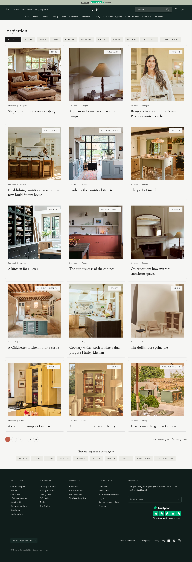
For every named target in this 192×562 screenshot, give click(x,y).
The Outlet (45, 506)
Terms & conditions (127, 540)
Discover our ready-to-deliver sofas (96, 4)
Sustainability (16, 502)
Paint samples (75, 494)
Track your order (47, 490)
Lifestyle (131, 39)
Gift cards (44, 498)
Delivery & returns (48, 486)
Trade (42, 502)
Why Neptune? (42, 9)
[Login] (176, 9)
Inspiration (27, 9)
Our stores (15, 494)
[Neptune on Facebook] (169, 541)
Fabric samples (76, 490)
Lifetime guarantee (19, 498)
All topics (13, 39)
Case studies (149, 39)
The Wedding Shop (78, 498)
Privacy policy (159, 540)
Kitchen (35, 16)
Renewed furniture (18, 506)
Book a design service (109, 494)
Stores (16, 9)
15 (29, 439)
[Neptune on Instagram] (179, 541)
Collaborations (171, 39)
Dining (55, 16)
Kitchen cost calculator (109, 502)
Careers (102, 506)
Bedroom (73, 16)
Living (63, 16)
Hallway (96, 16)
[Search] (167, 9)
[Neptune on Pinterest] (174, 541)
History (13, 490)
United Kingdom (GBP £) (23, 540)
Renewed (146, 16)
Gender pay (15, 510)
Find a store (104, 490)
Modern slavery (17, 514)
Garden (45, 16)
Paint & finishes (132, 16)
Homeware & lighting (112, 16)
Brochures (73, 486)
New (27, 16)
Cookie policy (144, 540)
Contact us (103, 486)
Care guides (45, 494)
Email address (136, 496)
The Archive (159, 16)
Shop (7, 9)
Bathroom (85, 16)
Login (101, 498)
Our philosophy (17, 486)
